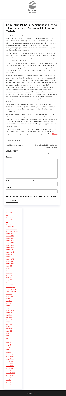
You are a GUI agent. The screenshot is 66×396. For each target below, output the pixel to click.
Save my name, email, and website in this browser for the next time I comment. (31, 196)
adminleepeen (22, 35)
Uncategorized (16, 140)
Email (34, 180)
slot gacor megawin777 (13, 231)
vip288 (8, 326)
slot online (9, 217)
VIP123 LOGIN (10, 370)
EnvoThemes (36, 393)
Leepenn (32, 10)
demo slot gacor (11, 289)
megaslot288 (10, 233)
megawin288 (10, 245)
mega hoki (9, 308)
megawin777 (10, 254)
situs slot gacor (10, 226)
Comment (9, 157)
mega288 (9, 277)
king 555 (8, 347)
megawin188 (10, 296)
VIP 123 (8, 377)
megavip (8, 322)
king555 (8, 340)
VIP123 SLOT (10, 361)
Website (9, 188)
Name (8, 180)
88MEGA (54, 134)
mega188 (9, 331)
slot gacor (9, 212)
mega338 (9, 266)
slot (7, 215)
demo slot (9, 294)
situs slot (9, 303)
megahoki (9, 298)
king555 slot (10, 354)
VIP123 (8, 382)
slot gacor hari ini (11, 229)
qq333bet (9, 315)
